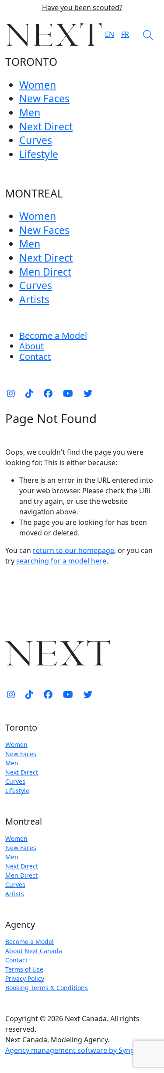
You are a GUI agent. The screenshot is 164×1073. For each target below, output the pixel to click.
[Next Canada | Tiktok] (29, 394)
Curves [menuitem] (35, 140)
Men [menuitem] (29, 112)
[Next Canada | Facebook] (48, 394)
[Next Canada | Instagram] (11, 394)
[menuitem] (31, 346)
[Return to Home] (53, 34)
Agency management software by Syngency (77, 1050)
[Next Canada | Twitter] (88, 394)
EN (109, 34)
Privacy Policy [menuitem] (24, 978)
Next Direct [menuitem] (46, 126)
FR (125, 34)
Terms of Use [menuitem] (24, 969)
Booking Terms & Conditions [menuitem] (46, 987)
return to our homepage (73, 550)
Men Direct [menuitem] (45, 272)
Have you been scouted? (82, 8)
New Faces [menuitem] (44, 98)
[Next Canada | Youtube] (68, 394)
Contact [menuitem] (16, 960)
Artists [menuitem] (34, 299)
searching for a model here (61, 561)
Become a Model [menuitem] (53, 335)
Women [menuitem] (37, 85)
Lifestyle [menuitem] (38, 154)
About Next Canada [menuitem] (33, 951)
